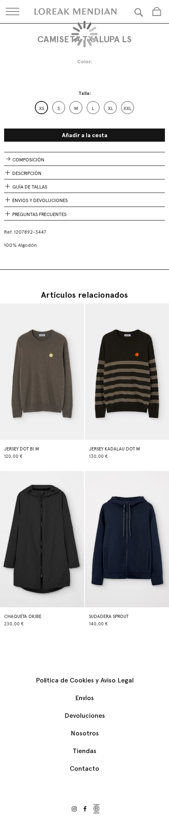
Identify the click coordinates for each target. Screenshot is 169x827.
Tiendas (84, 751)
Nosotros (85, 733)
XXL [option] (127, 108)
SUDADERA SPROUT (108, 616)
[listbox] (84, 107)
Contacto (84, 768)
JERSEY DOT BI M (21, 449)
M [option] (76, 108)
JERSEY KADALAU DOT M (114, 449)
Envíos (84, 698)
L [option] (93, 108)
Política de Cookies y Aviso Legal (85, 680)
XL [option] (110, 108)
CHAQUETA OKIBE (22, 616)
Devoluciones (84, 715)
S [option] (58, 108)
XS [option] (41, 108)
